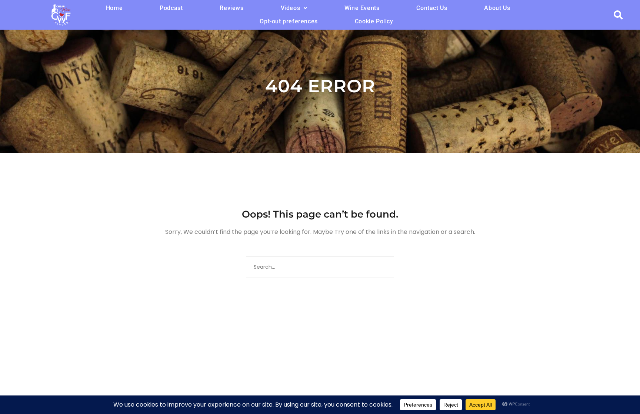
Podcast (171, 7)
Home (114, 7)
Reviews (231, 7)
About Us (497, 7)
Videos (290, 7)
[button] (294, 8)
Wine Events (362, 7)
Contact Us (431, 7)
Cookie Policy (374, 21)
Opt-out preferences (288, 21)
